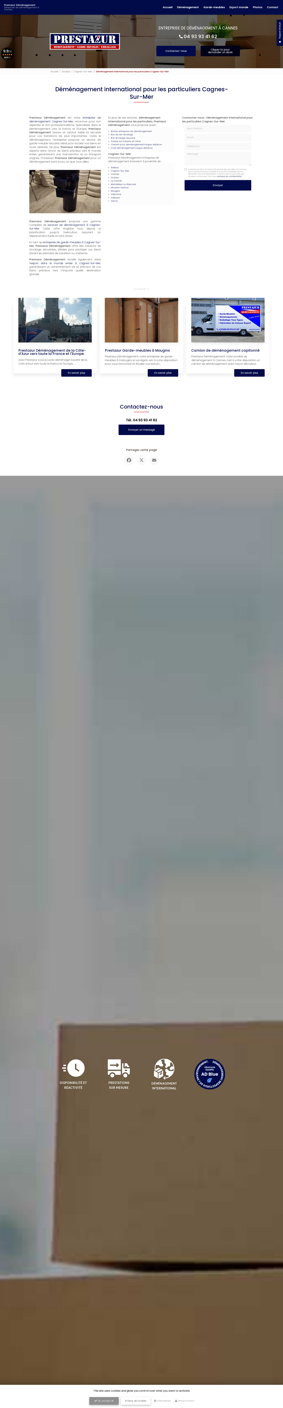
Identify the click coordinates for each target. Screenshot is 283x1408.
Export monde (238, 7)
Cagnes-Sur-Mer (83, 71)
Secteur (66, 71)
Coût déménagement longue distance (132, 148)
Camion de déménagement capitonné (225, 350)
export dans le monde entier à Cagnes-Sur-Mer (65, 263)
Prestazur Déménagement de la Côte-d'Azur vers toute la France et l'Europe (52, 352)
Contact (272, 7)
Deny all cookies (136, 1400)
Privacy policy (186, 1400)
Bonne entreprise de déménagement (131, 131)
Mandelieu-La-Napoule (123, 184)
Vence (114, 201)
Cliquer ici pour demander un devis (220, 51)
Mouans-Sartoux (120, 187)
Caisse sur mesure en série (126, 141)
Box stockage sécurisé (123, 138)
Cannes (115, 174)
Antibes (115, 167)
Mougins (115, 191)
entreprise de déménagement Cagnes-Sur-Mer (65, 119)
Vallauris (115, 197)
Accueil (167, 7)
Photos (257, 7)
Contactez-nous (176, 51)
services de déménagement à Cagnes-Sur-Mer (65, 226)
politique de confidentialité (229, 176)
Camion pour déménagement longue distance (136, 144)
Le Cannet (116, 180)
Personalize (164, 1400)
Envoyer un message (141, 430)
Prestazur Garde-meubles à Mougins (137, 350)
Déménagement (188, 7)
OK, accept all (105, 1400)
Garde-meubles (214, 7)
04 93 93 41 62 (200, 36)
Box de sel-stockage (122, 134)
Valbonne (116, 194)
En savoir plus (76, 373)
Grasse (115, 177)
